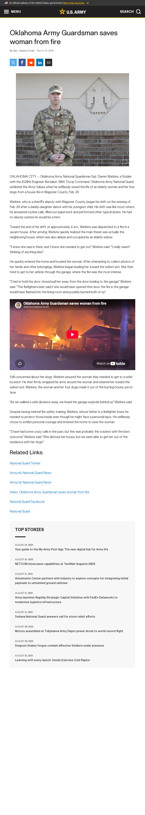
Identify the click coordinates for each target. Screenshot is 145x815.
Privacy (48, 797)
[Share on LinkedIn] (39, 62)
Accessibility (93, 797)
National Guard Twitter (25, 463)
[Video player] (72, 334)
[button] (2, 7)
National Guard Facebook (27, 502)
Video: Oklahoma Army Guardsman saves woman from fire (49, 492)
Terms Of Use (68, 797)
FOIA (111, 797)
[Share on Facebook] (22, 62)
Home (12, 797)
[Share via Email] (48, 62)
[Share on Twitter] (13, 62)
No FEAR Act (128, 797)
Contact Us (29, 797)
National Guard (20, 511)
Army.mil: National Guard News (30, 473)
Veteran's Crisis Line (72, 801)
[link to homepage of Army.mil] (72, 11)
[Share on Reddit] (30, 62)
